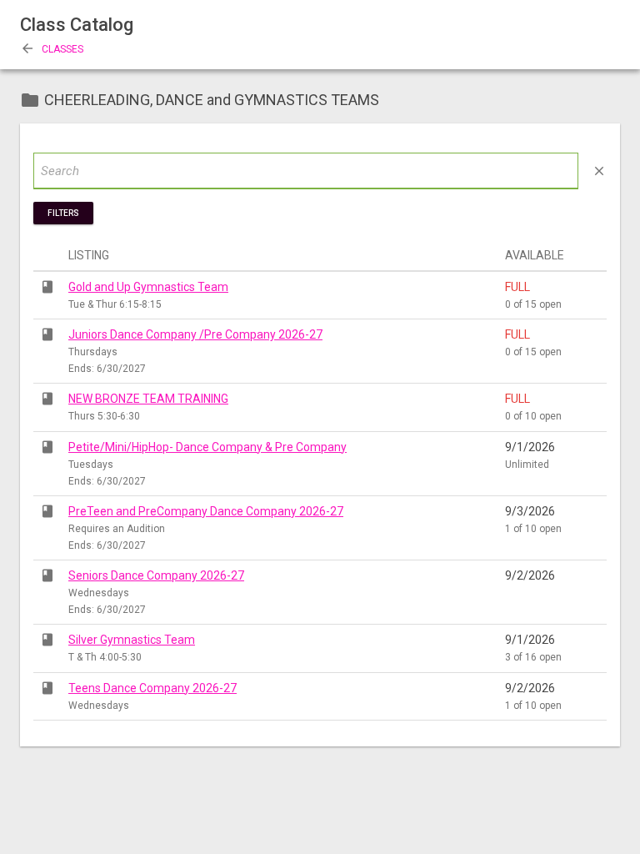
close (599, 170)
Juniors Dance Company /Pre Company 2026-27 (195, 334)
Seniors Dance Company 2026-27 (156, 575)
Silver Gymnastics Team (131, 639)
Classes (51, 49)
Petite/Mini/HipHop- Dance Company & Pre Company (207, 447)
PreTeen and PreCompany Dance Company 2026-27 (205, 511)
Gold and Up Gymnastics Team (148, 287)
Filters (63, 213)
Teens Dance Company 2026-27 (152, 688)
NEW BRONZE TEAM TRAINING (148, 398)
